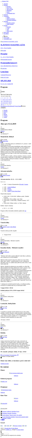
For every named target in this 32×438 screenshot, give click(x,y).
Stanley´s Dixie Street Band (13, 191)
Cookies (9, 418)
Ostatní (19, 106)
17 (3, 101)
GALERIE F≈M (7, 39)
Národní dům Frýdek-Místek (11, 428)
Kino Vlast (4, 308)
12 (6, 99)
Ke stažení (19, 415)
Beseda (12, 106)
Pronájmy (14, 413)
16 (1, 101)
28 (9, 103)
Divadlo (2, 106)
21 (9, 101)
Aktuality (9, 413)
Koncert (6, 106)
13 (7, 99)
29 (10, 103)
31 (3, 104)
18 (4, 101)
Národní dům (5, 141)
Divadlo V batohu (24, 184)
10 (3, 99)
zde (25, 210)
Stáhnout (16, 375)
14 (9, 99)
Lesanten (9, 189)
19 (6, 101)
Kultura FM (5, 1)
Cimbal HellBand (11, 187)
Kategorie (3, 107)
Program (4, 411)
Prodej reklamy (5, 415)
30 (1, 104)
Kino (9, 106)
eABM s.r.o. (9, 429)
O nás (3, 417)
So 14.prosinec (5, 355)
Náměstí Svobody (6, 175)
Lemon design (20, 429)
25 (4, 103)
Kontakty (4, 418)
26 (6, 103)
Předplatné (4, 413)
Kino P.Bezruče (5, 252)
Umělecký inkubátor (11, 411)
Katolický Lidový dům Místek (9, 226)
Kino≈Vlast (6, 37)
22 (10, 101)
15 (10, 99)
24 (3, 103)
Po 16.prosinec (13, 355)
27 (7, 103)
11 (4, 99)
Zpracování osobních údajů (21, 417)
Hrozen (9, 188)
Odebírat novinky (5, 363)
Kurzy (17, 411)
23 (1, 103)
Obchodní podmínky (10, 417)
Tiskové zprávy (13, 415)
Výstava (16, 106)
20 (7, 101)
